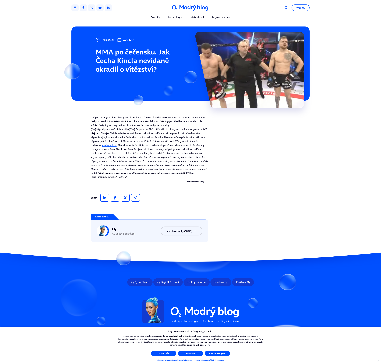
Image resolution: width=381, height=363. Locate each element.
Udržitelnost (196, 17)
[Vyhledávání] (286, 7)
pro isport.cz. (109, 145)
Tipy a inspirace (221, 17)
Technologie (175, 17)
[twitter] (91, 7)
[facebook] (83, 7)
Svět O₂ (155, 17)
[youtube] (100, 7)
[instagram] (75, 7)
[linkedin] (108, 7)
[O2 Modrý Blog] (190, 7)
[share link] (135, 198)
